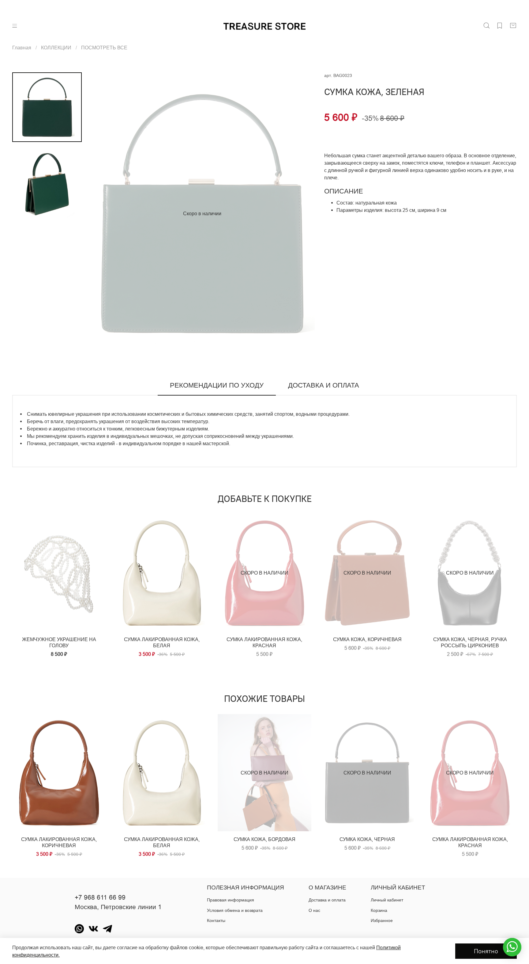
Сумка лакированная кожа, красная (470, 842)
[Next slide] (302, 213)
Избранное (382, 920)
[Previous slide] (101, 213)
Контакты (216, 920)
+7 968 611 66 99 (100, 897)
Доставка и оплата (327, 899)
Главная (21, 47)
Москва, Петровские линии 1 (118, 907)
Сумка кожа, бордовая (264, 839)
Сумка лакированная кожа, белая (162, 842)
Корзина (379, 910)
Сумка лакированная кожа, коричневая (59, 842)
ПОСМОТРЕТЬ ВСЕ (104, 47)
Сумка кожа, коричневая (367, 639)
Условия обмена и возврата (235, 910)
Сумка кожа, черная (367, 839)
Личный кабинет (387, 899)
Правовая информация (230, 899)
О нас (314, 910)
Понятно (486, 951)
